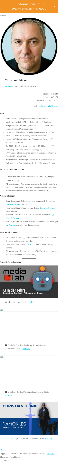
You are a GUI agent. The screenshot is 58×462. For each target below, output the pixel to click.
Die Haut (30, 244)
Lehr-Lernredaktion (14, 204)
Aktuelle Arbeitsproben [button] (10, 262)
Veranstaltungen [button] (7, 196)
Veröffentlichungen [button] (8, 232)
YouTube (12, 225)
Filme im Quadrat (47, 208)
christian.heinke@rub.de (48, 106)
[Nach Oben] (1, 450)
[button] (29, 460)
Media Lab (9, 86)
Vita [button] (2, 113)
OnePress (50, 453)
